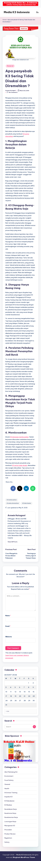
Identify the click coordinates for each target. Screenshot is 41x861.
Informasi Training (10, 793)
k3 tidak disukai (26, 503)
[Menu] (37, 12)
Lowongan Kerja (10, 821)
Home (4, 19)
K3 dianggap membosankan (19, 437)
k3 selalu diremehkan (13, 503)
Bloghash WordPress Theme (24, 857)
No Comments (13, 92)
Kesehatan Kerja (10, 813)
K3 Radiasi (8, 805)
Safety (7, 842)
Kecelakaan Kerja (10, 809)
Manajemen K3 (9, 826)
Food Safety (9, 780)
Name (8, 616)
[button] (12, 542)
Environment (8, 776)
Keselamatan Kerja (11, 817)
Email (8, 626)
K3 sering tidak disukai (19, 465)
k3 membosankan (12, 500)
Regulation (8, 838)
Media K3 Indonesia (17, 12)
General (10, 66)
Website (8, 637)
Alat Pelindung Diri (10, 772)
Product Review (10, 834)
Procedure (8, 830)
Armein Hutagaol (16, 515)
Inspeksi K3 (8, 797)
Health (6, 788)
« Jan (7, 711)
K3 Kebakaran (9, 801)
